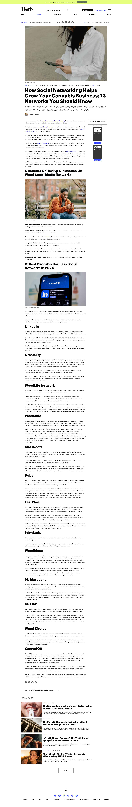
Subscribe (88, 10)
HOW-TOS (39, 14)
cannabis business (71, 151)
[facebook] (63, 22)
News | (45, 718)
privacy (25, 799)
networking (47, 237)
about (47, 799)
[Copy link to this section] (84, 170)
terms (33, 799)
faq (40, 799)
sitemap (106, 799)
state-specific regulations (44, 127)
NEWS (22, 14)
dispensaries (56, 799)
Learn (31, 85)
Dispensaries (57, 14)
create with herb (84, 799)
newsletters (96, 799)
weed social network (43, 143)
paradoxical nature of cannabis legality (53, 121)
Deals (75, 14)
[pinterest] (69, 22)
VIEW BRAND (98, 142)
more (66, 770)
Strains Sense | (48, 750)
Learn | (45, 703)
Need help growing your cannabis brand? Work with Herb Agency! (60, 2)
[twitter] (66, 22)
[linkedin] (72, 22)
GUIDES (109, 14)
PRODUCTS (91, 14)
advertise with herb (100, 10)
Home (26, 85)
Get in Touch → (82, 2)
